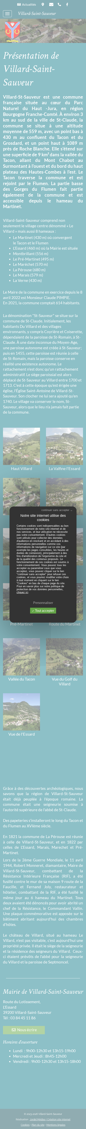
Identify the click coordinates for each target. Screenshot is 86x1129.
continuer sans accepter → (57, 509)
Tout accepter (44, 610)
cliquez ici (22, 592)
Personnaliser (43, 602)
